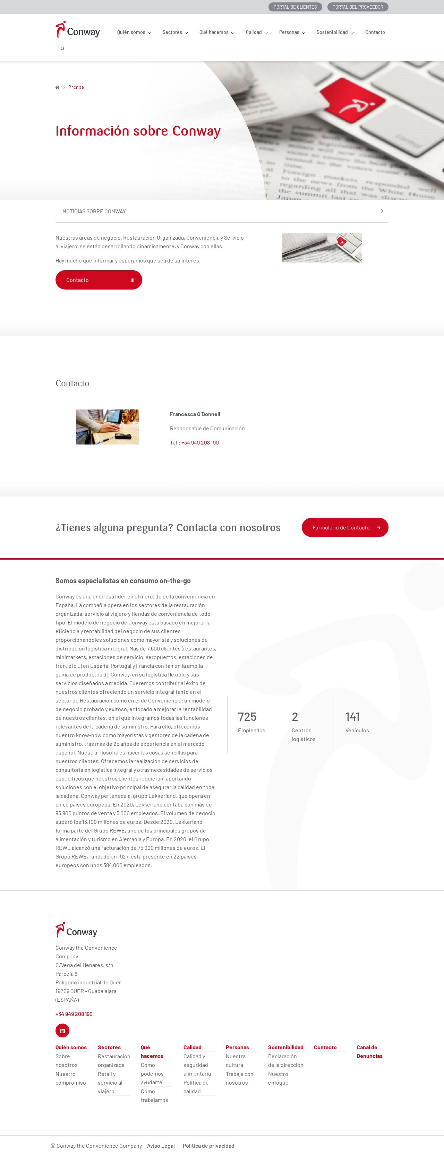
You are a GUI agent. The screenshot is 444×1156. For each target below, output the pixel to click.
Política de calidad (196, 1086)
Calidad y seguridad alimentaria (197, 1065)
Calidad (254, 32)
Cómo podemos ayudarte (152, 1073)
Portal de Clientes (295, 7)
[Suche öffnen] (62, 53)
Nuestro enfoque (278, 1078)
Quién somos (131, 32)
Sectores (172, 32)
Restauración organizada (114, 1060)
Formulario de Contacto (341, 527)
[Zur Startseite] (58, 87)
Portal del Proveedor (358, 7)
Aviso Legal (161, 1145)
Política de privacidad (208, 1145)
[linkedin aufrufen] (62, 1030)
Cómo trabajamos (154, 1095)
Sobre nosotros (67, 1060)
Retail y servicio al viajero (110, 1082)
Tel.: (175, 442)
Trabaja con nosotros (240, 1078)
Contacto (375, 32)
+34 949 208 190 (200, 442)
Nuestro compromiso (71, 1078)
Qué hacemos (214, 32)
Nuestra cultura (236, 1060)
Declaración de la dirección (286, 1060)
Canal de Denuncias (370, 1051)
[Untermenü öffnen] (149, 32)
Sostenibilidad (332, 32)
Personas (289, 32)
